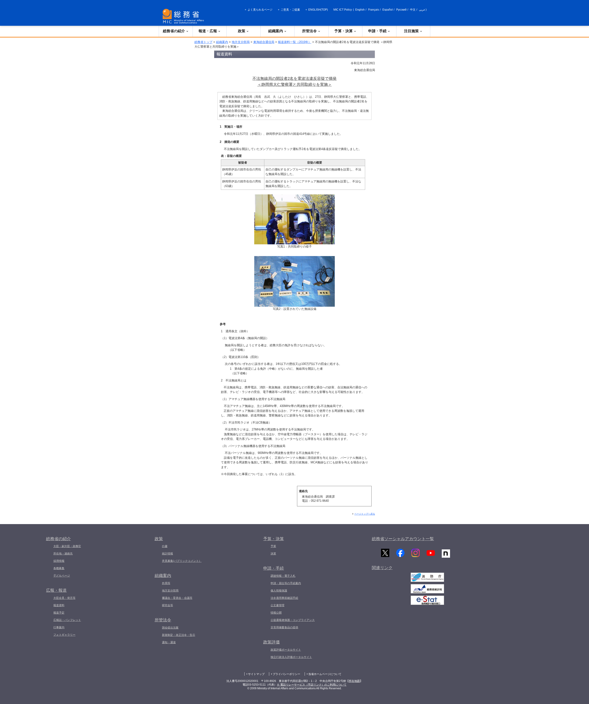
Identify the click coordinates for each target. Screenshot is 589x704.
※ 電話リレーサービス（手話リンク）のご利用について (311, 684)
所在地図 (354, 681)
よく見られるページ (260, 9)
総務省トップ (203, 42)
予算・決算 (343, 31)
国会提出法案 (170, 627)
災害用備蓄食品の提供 (284, 627)
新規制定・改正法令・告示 (178, 635)
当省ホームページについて (324, 674)
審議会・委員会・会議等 (177, 598)
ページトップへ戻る (364, 514)
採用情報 (58, 561)
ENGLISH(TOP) (318, 9)
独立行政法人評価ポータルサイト (291, 657)
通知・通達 (169, 642)
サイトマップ (256, 674)
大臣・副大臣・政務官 (67, 546)
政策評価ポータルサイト (286, 649)
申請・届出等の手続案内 (286, 583)
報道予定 (58, 612)
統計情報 (167, 553)
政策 (241, 31)
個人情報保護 (279, 590)
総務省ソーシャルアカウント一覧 (403, 539)
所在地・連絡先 (63, 553)
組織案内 (275, 31)
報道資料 (58, 605)
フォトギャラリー (64, 634)
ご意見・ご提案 (290, 9)
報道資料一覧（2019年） (294, 42)
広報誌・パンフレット (67, 620)
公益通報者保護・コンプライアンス (293, 620)
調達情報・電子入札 (283, 575)
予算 (273, 546)
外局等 (166, 583)
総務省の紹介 (174, 31)
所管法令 (309, 31)
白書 (164, 546)
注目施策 (411, 31)
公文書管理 (277, 605)
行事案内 (58, 627)
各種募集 (58, 568)
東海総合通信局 (263, 42)
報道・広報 (208, 31)
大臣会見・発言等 (64, 598)
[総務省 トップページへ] (184, 16)
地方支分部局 (241, 42)
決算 (273, 553)
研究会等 (167, 605)
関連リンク (382, 568)
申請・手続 (377, 31)
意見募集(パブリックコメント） (182, 561)
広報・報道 (56, 590)
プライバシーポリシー (286, 674)
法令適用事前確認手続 (284, 598)
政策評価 (271, 642)
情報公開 (276, 612)
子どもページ (61, 575)
